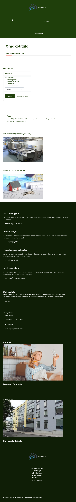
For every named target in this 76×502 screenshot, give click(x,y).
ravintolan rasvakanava (19, 121)
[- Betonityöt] (14, 84)
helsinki (20, 119)
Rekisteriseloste (37, 468)
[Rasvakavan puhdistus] (23, 150)
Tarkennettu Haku (22, 96)
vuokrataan (10, 121)
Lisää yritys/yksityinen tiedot (14, 278)
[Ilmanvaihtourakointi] (23, 186)
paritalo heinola (27, 119)
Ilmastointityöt (10, 231)
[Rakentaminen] (14, 78)
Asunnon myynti (11, 213)
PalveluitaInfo (37, 497)
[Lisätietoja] (33, 362)
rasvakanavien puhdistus (47, 119)
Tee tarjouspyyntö (10, 242)
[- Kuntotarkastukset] (14, 86)
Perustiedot (8, 73)
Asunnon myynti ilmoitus (12, 223)
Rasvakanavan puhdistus (15, 250)
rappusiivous (35, 119)
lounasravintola (58, 119)
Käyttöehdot (37, 473)
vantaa (8, 119)
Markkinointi (37, 478)
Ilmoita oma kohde (12, 268)
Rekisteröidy (37, 475)
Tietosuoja (37, 471)
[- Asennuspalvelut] (14, 80)
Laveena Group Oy (12, 384)
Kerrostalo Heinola (12, 441)
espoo (14, 118)
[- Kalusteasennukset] (14, 82)
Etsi (10, 96)
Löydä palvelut (38, 480)
